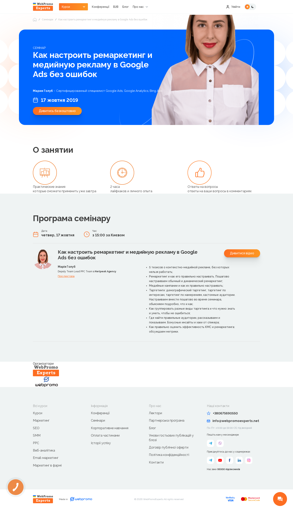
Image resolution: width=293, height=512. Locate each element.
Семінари (47, 19)
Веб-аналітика (44, 450)
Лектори (155, 413)
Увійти (235, 6)
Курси (37, 413)
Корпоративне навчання (109, 428)
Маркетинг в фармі (47, 465)
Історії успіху (101, 443)
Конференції (100, 6)
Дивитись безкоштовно (57, 111)
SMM (36, 435)
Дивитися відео (242, 253)
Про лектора (66, 276)
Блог (125, 6)
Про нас (138, 6)
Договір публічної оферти (168, 447)
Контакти (156, 462)
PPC (36, 443)
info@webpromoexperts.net (235, 421)
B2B (115, 6)
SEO (36, 428)
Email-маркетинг (45, 458)
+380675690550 (225, 413)
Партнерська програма (166, 420)
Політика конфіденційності (169, 455)
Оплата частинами (105, 435)
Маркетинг (41, 420)
